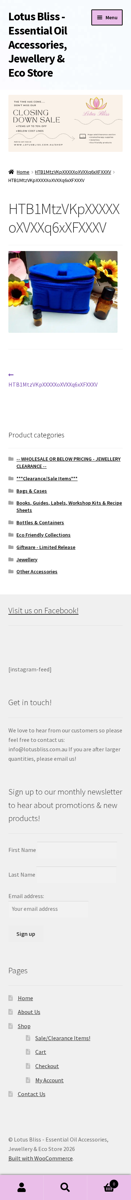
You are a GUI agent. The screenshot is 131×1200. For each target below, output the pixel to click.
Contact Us (31, 1094)
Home (23, 172)
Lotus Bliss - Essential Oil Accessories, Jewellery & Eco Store (37, 44)
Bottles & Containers (40, 522)
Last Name (21, 874)
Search (65, 1187)
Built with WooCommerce (40, 1158)
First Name (22, 849)
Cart (40, 1051)
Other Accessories (36, 571)
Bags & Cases (31, 491)
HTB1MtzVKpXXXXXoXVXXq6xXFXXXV (73, 172)
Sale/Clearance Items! (62, 1038)
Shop (24, 1026)
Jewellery (26, 559)
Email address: (26, 896)
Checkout (47, 1066)
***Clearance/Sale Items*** (47, 478)
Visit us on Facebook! (43, 610)
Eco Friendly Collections (43, 535)
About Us (29, 1011)
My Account (49, 1080)
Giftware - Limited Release (45, 547)
